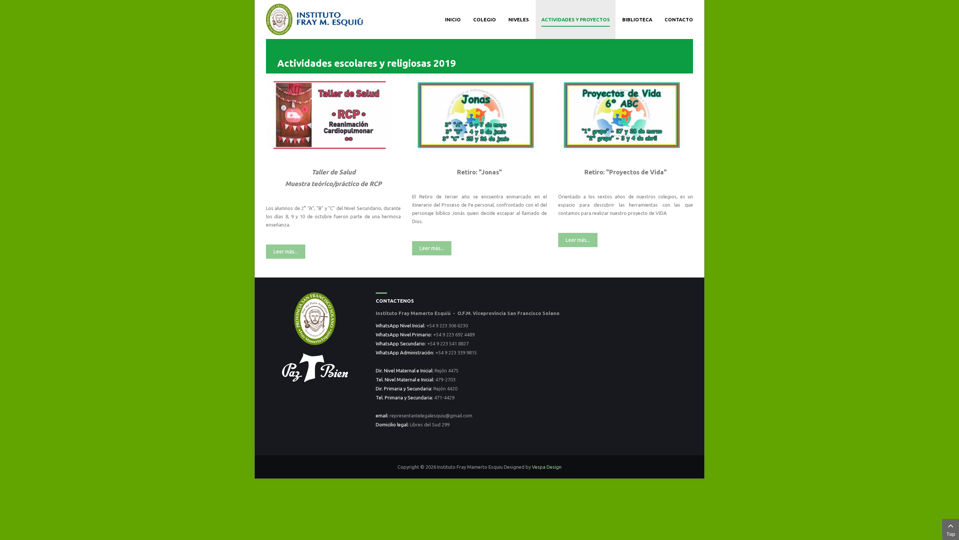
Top (950, 534)
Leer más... (285, 252)
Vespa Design (547, 467)
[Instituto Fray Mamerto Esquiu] (315, 18)
